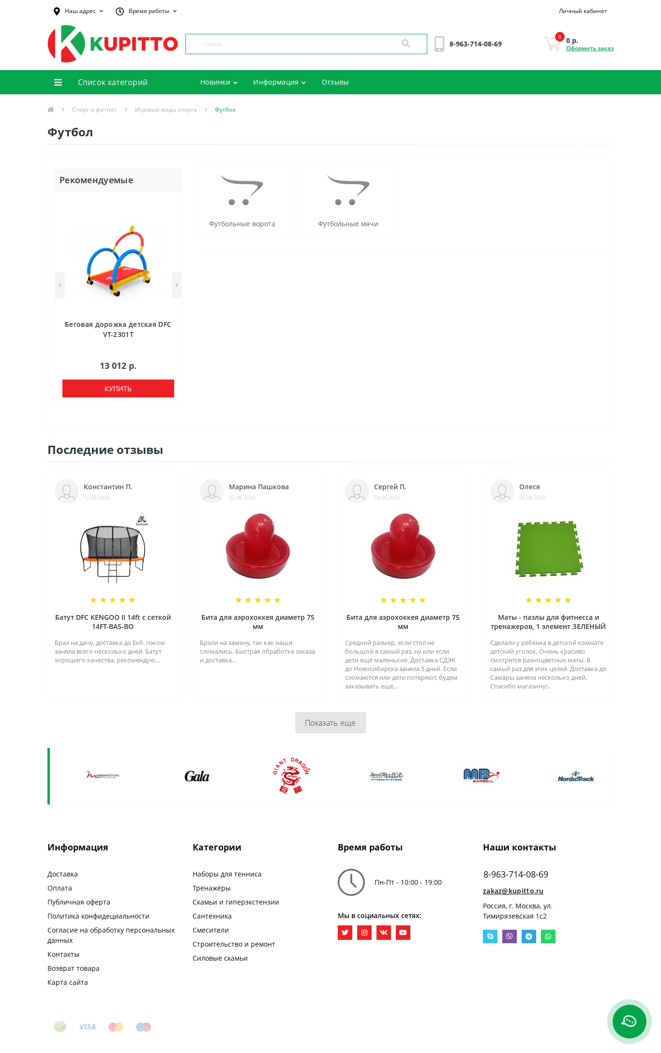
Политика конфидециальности (98, 916)
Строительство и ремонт (234, 944)
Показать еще (330, 722)
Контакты (63, 954)
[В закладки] (169, 204)
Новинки (215, 82)
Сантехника (212, 916)
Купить (118, 388)
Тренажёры (212, 887)
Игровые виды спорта (166, 109)
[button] (78, 11)
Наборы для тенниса (227, 873)
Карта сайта (67, 982)
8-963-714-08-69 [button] (515, 874)
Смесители (211, 930)
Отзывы (335, 82)
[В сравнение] (169, 219)
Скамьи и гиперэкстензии (236, 902)
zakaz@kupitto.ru (513, 890)
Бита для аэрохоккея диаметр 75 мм (258, 622)
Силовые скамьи (220, 958)
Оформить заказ (590, 48)
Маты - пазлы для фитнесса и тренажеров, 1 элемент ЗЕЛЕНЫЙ (548, 622)
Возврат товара (73, 968)
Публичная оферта (78, 902)
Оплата (59, 887)
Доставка (62, 873)
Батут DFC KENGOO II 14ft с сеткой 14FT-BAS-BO (113, 622)
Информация (276, 82)
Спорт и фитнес (94, 109)
